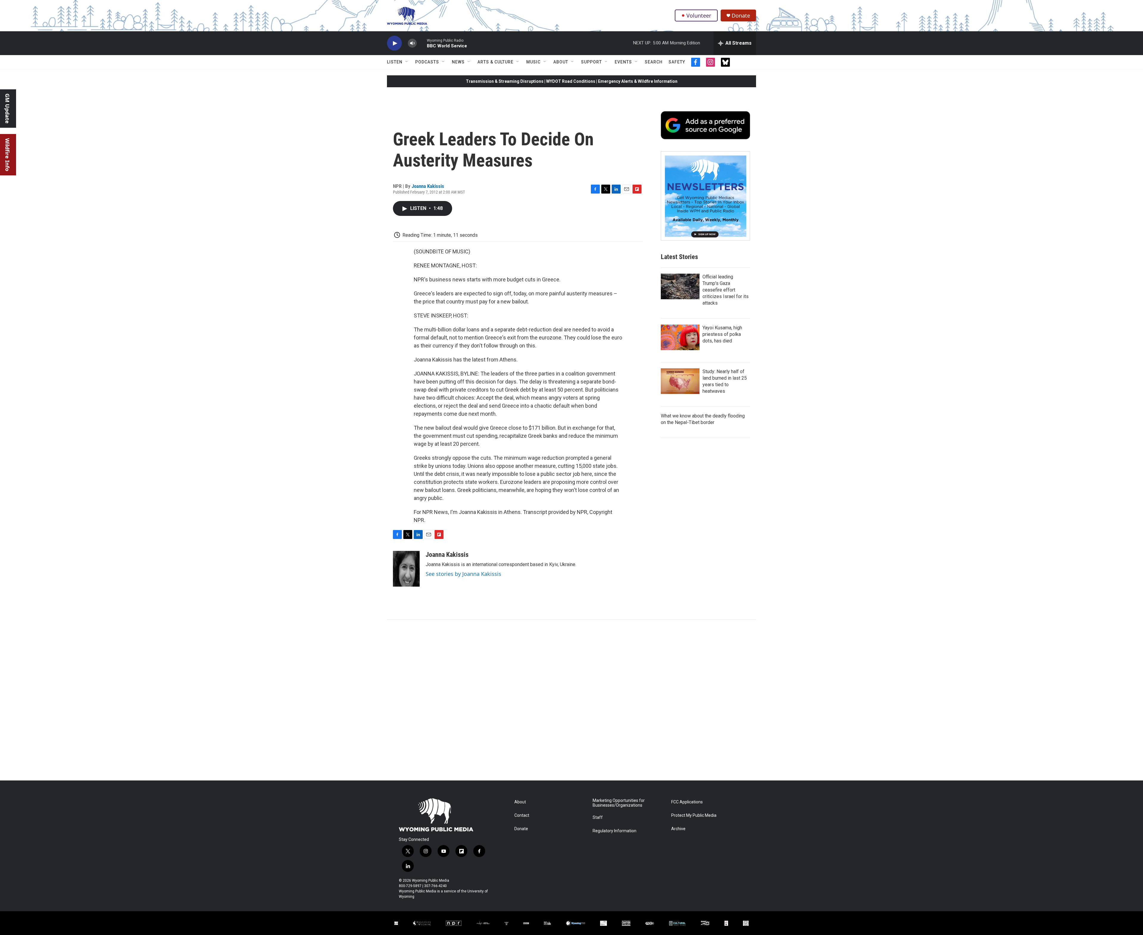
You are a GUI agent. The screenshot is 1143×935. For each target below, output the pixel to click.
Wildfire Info (7, 154)
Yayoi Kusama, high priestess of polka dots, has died (722, 334)
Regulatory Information (614, 831)
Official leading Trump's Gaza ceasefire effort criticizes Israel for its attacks (725, 290)
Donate (741, 16)
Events (623, 62)
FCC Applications (687, 802)
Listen (394, 62)
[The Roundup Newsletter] (705, 196)
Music (533, 62)
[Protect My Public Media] (547, 923)
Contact (521, 815)
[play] (394, 43)
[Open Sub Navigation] (407, 62)
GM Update (7, 109)
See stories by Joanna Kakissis (463, 573)
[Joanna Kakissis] (406, 569)
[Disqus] (571, 700)
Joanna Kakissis (428, 186)
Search (654, 62)
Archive (678, 829)
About (560, 62)
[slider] (422, 43)
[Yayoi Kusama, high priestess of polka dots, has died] (680, 337)
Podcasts (427, 62)
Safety (677, 62)
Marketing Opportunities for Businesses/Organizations (619, 803)
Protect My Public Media (693, 815)
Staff (598, 817)
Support (591, 62)
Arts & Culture (495, 62)
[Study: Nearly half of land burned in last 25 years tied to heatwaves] (680, 381)
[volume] (412, 43)
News (458, 62)
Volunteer (698, 15)
